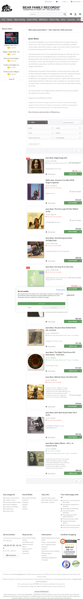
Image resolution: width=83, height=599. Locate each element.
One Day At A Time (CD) (59, 267)
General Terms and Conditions (51, 551)
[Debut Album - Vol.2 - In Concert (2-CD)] (35, 458)
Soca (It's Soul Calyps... (12, 58)
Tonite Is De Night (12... (12, 65)
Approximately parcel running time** (50, 539)
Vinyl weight (60, 138)
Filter (33, 122)
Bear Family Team (8, 511)
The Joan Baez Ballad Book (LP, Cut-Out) (61, 329)
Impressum (25, 553)
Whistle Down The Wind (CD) (61, 377)
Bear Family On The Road (10, 507)
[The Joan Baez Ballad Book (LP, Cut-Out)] (35, 337)
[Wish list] (71, 14)
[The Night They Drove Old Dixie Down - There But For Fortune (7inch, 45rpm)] (35, 361)
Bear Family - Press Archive (11, 498)
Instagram (25, 502)
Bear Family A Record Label (50, 500)
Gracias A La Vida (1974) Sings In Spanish (60, 181)
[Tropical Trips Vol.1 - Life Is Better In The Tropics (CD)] (11, 38)
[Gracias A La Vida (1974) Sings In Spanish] (35, 191)
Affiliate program (47, 553)
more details (72, 203)
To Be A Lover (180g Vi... (11, 72)
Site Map (44, 555)
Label (58, 128)
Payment (44, 549)
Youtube (24, 509)
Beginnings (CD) (56, 158)
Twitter (24, 507)
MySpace (25, 504)
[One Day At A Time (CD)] (35, 278)
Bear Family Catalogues (10, 504)
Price (30, 133)
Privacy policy (60, 290)
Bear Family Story (8, 509)
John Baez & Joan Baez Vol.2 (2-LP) (61, 413)
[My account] (75, 14)
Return (24, 547)
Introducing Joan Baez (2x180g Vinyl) (59, 239)
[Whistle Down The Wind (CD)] (35, 392)
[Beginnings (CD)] (35, 166)
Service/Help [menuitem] (76, 2)
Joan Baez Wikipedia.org (44, 112)
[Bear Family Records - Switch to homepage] (6, 8)
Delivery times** (27, 549)
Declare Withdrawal (41, 592)
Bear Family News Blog (29, 498)
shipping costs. (21, 574)
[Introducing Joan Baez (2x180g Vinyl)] (35, 249)
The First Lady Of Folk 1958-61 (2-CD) (62, 210)
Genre (58, 133)
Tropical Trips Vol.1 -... (11, 45)
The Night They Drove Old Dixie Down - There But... (60, 353)
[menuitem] (48, 14)
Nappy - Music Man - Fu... (11, 52)
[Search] (65, 14)
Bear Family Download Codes (12, 502)
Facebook (25, 500)
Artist (30, 128)
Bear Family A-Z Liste (9, 500)
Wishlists (49, 2)
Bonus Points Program (29, 538)
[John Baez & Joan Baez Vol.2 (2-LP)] (35, 425)
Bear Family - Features (48, 502)
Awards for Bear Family (48, 498)
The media (45, 560)
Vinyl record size (34, 138)
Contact (24, 540)
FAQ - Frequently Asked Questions (49, 546)
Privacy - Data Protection (49, 542)
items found (33, 144)
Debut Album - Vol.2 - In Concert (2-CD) (59, 444)
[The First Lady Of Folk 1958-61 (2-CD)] (35, 220)
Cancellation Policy (28, 542)
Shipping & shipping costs (49, 558)
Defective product (27, 544)
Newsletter (25, 551)
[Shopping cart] (80, 14)
